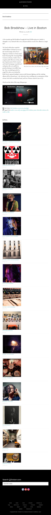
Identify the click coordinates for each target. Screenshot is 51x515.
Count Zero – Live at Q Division (8, 377)
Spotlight (26, 108)
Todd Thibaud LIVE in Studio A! (8, 188)
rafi (47, 110)
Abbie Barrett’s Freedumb (7, 463)
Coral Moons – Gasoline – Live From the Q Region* (11, 259)
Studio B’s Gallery (5, 448)
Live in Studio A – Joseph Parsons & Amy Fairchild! (11, 141)
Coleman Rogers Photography (8, 330)
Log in (40, 511)
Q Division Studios (25, 2)
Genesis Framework (29, 511)
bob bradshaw (29, 110)
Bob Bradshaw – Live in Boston (25, 28)
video (8, 112)
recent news (21, 108)
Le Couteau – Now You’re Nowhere (8, 354)
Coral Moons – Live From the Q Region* (9, 306)
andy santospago (22, 110)
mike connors (42, 110)
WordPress (35, 511)
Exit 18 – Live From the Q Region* (8, 283)
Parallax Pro (20, 511)
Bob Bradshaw (13, 108)
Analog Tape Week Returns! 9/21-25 (9, 165)
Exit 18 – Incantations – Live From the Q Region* (10, 236)
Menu (26, 6)
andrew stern (14, 110)
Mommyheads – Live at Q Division (8, 212)
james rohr (36, 110)
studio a (4, 112)
